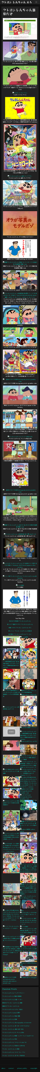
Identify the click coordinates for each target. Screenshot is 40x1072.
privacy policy (22, 1068)
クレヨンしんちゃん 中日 (9, 1039)
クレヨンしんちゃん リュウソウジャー (13, 993)
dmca (3, 1068)
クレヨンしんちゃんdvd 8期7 (11, 1013)
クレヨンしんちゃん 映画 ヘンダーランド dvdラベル (18, 1036)
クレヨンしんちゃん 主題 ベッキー (12, 999)
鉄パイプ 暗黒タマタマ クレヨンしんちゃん (20, 624)
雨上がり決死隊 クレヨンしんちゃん (20, 621)
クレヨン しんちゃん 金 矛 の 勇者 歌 (13, 1055)
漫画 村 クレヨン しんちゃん (10, 1006)
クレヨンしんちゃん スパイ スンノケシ (13, 1052)
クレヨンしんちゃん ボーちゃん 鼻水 (13, 1032)
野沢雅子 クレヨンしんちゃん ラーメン (20, 634)
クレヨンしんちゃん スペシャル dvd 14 (14, 1042)
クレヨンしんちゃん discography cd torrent (16, 1022)
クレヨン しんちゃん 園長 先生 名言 (13, 1029)
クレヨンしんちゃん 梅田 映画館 (11, 996)
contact (11, 1068)
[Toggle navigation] (36, 2)
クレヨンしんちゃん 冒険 (9, 1019)
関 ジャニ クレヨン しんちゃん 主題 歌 (20, 631)
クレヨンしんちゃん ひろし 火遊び (12, 1009)
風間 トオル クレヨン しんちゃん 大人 (20, 628)
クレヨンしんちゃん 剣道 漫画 (11, 1016)
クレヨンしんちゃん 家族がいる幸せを (13, 1046)
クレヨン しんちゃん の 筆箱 (10, 1049)
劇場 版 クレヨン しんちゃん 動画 (12, 1003)
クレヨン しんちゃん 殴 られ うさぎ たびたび (15, 1026)
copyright (33, 1068)
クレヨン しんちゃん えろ (16, 2)
